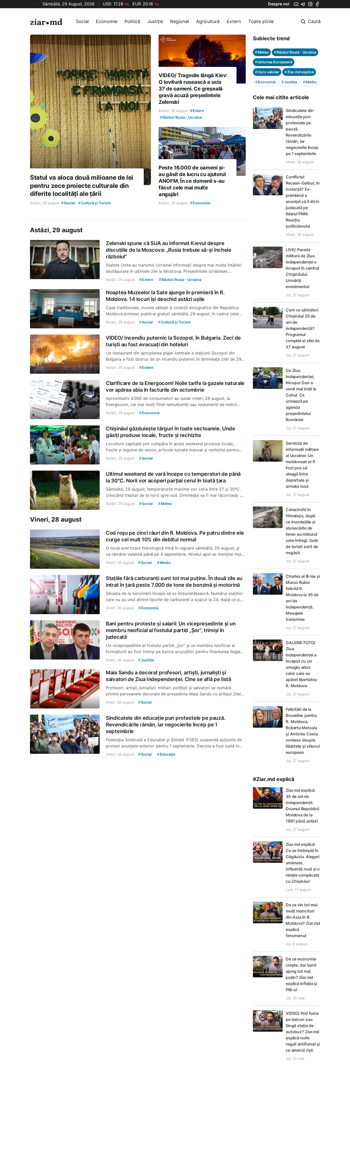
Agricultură (208, 21)
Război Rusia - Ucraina (295, 52)
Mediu (310, 81)
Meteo (262, 52)
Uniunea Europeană (273, 61)
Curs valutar (267, 71)
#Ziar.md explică (273, 779)
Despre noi (278, 3)
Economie (106, 21)
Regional (179, 21)
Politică (132, 21)
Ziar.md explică (299, 71)
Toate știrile (261, 21)
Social (82, 21)
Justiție (155, 21)
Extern (234, 21)
